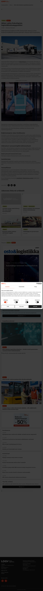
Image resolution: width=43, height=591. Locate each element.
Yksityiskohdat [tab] (21, 286)
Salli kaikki (35, 306)
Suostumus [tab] (7, 286)
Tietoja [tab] (35, 286)
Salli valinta (21, 306)
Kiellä (8, 306)
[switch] (16, 302)
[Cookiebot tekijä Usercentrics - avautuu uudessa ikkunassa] (37, 283)
